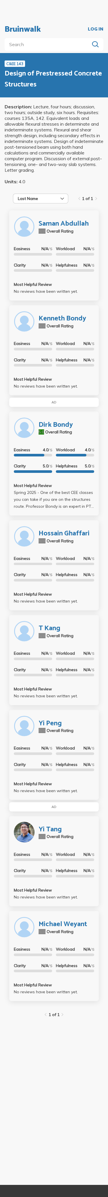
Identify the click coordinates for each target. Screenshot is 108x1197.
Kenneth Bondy (62, 318)
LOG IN (95, 29)
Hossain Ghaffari (64, 533)
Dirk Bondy (56, 425)
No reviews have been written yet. (46, 291)
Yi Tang (50, 829)
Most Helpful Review (33, 284)
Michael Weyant (63, 924)
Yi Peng (50, 723)
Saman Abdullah (64, 223)
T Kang (49, 628)
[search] (48, 44)
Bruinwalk (23, 29)
